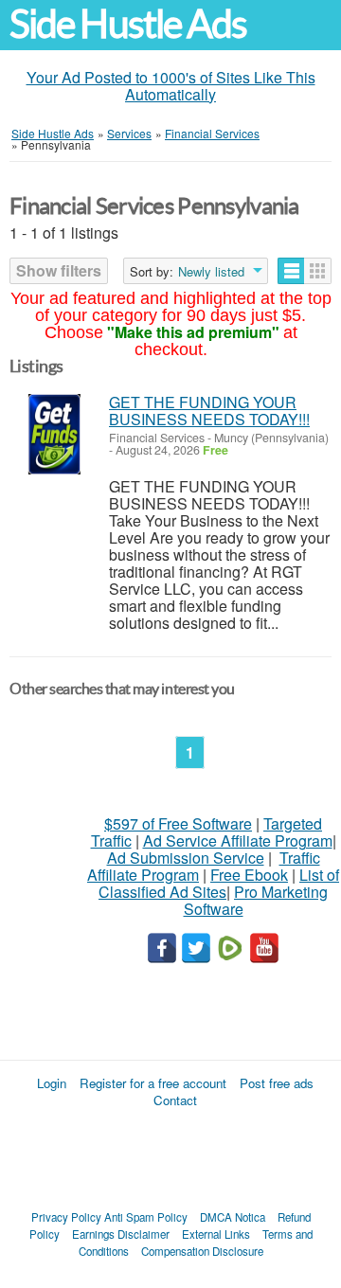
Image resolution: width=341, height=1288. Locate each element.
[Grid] (318, 271)
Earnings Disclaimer (121, 1234)
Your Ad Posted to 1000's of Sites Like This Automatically (171, 85)
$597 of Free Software (178, 823)
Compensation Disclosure (202, 1251)
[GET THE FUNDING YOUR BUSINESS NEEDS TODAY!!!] (54, 434)
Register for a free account (153, 1083)
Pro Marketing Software (256, 900)
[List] (291, 271)
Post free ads (277, 1083)
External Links (216, 1234)
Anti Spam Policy (146, 1217)
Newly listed (211, 271)
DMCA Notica (232, 1217)
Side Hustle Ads (127, 24)
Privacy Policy (66, 1217)
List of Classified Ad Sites (219, 883)
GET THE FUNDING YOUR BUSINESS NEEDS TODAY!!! (209, 410)
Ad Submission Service (185, 857)
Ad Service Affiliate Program (237, 840)
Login (51, 1083)
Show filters (58, 270)
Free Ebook (249, 875)
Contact (175, 1100)
